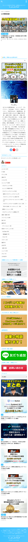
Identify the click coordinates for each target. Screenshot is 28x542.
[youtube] (14, 150)
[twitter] (11, 150)
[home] (17, 150)
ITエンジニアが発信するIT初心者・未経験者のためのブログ (14, 535)
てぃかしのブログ (14, 7)
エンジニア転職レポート (18, 532)
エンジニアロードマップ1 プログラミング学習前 (11, 529)
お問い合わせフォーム (19, 533)
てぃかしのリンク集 (10, 533)
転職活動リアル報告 (6, 530)
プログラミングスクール (16, 530)
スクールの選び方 (9, 532)
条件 (12, 39)
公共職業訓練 (20, 39)
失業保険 (15, 39)
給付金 (10, 39)
